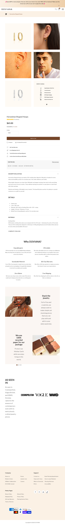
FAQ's (35, 484)
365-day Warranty (9, 499)
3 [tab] (20, 365)
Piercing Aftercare (49, 481)
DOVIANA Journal (9, 484)
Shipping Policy (9, 496)
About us (7, 476)
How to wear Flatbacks (50, 479)
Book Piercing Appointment (51, 476)
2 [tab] (18, 365)
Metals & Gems (9, 479)
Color (8, 130)
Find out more (55, 162)
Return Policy (8, 494)
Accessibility (48, 484)
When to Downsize (38, 481)
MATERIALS (11, 217)
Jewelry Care (23, 479)
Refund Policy (20, 494)
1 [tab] (17, 365)
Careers (22, 481)
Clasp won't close (38, 479)
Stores (22, 476)
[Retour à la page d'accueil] (6, 14)
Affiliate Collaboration (10, 481)
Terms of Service (9, 501)
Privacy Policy (20, 496)
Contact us (36, 476)
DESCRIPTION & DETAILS (15, 173)
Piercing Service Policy (22, 499)
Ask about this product (22, 142)
